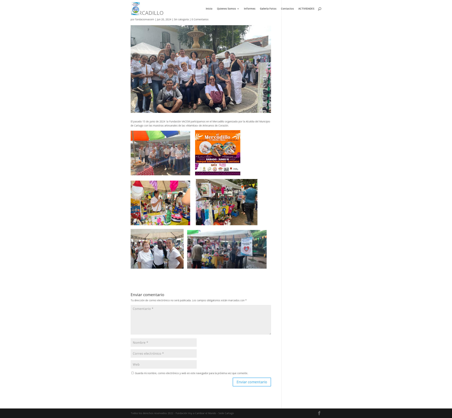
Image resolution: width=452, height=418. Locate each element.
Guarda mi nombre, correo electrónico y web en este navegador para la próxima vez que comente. (191, 373)
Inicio (209, 8)
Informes (249, 8)
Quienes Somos (226, 8)
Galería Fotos (268, 8)
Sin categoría (181, 19)
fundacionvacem (144, 19)
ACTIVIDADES (306, 8)
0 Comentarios (200, 19)
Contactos (287, 8)
